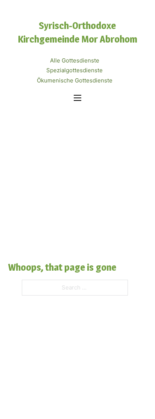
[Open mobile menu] (77, 98)
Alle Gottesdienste (74, 60)
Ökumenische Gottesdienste (74, 80)
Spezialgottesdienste (74, 70)
